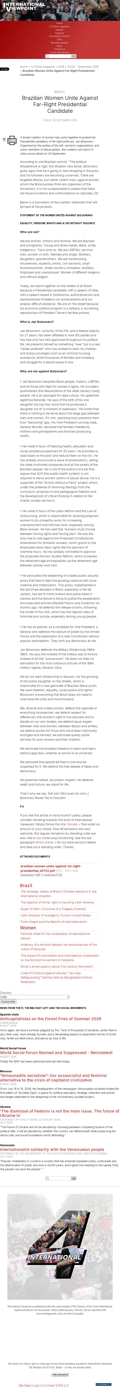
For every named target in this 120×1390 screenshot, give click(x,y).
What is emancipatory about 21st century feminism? (57, 966)
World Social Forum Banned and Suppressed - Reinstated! (56, 1052)
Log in (37, 1385)
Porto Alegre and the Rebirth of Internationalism (54, 922)
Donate (72, 824)
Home (59, 23)
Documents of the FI (59, 36)
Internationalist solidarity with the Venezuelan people (52, 1149)
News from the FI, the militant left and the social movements (43, 1008)
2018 (61, 66)
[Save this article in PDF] (4, 139)
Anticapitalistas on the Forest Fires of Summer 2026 (50, 1018)
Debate (59, 30)
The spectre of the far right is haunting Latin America (57, 902)
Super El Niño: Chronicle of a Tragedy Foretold (53, 909)
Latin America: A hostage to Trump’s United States (56, 915)
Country (5, 993)
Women (28, 927)
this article (46, 842)
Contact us (59, 49)
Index (59, 46)
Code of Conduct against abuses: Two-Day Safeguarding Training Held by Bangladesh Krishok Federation (56, 977)
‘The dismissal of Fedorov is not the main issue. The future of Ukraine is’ (59, 1113)
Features (59, 33)
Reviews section (59, 42)
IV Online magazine (59, 26)
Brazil (26, 885)
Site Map (24, 1385)
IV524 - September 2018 (83, 66)
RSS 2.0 (63, 1385)
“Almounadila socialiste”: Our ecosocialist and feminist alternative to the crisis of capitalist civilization (53, 1077)
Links (59, 39)
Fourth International (59, 52)
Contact (49, 1385)
